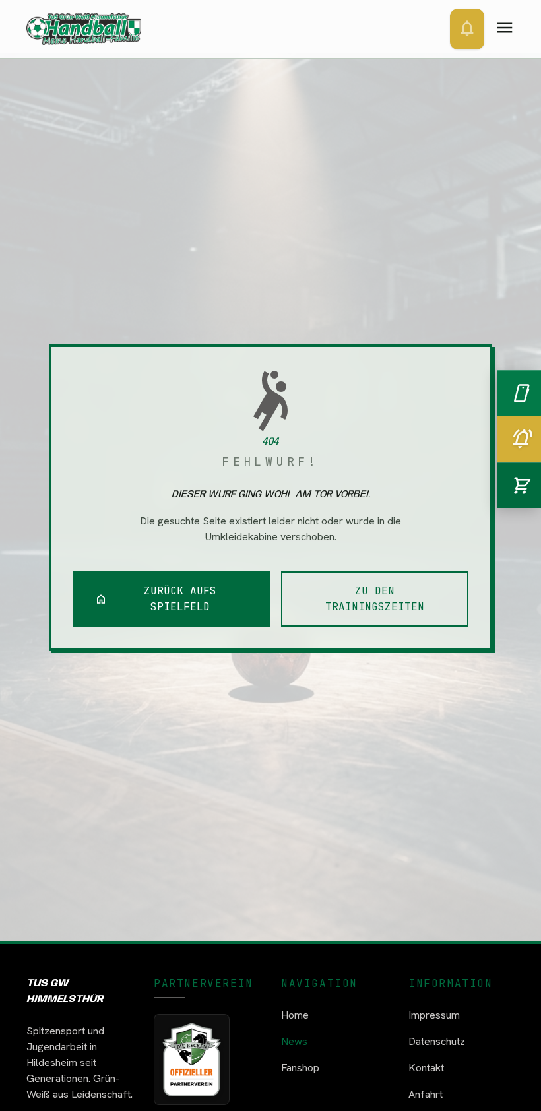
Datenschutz (436, 1041)
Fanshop (300, 1068)
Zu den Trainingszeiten (374, 599)
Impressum (434, 1015)
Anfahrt (425, 1094)
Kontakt (426, 1068)
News (294, 1041)
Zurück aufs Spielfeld (155, 599)
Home (295, 1015)
